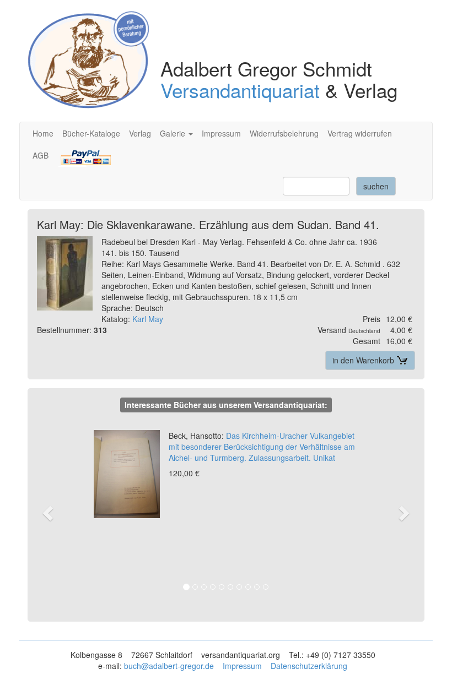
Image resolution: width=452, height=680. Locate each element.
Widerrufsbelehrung (284, 133)
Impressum (221, 133)
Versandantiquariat (240, 90)
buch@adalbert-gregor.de (169, 665)
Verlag (140, 133)
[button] (54, 512)
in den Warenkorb (364, 360)
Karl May (147, 318)
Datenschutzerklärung (309, 665)
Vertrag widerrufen (359, 133)
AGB (41, 155)
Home (43, 133)
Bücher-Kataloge (91, 133)
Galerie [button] (173, 133)
